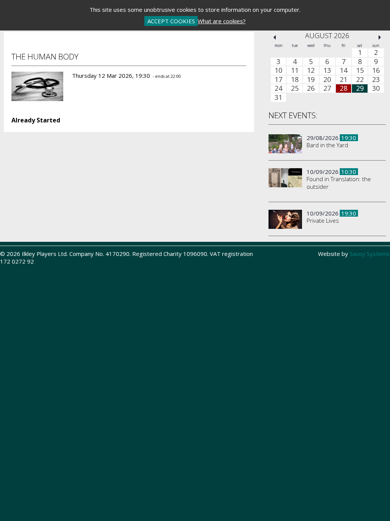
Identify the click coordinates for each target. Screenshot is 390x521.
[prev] (275, 37)
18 (295, 80)
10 (278, 70)
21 (343, 80)
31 (278, 97)
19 (311, 80)
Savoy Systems (370, 253)
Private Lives (323, 220)
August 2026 (327, 35)
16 (376, 70)
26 (311, 88)
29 (360, 88)
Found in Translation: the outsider (339, 182)
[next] (380, 37)
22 (360, 80)
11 (295, 70)
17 (278, 80)
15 (360, 70)
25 (295, 88)
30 (376, 88)
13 (327, 70)
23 (376, 80)
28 (343, 88)
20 (327, 80)
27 (327, 88)
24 (278, 88)
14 (343, 70)
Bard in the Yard (327, 145)
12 (311, 70)
